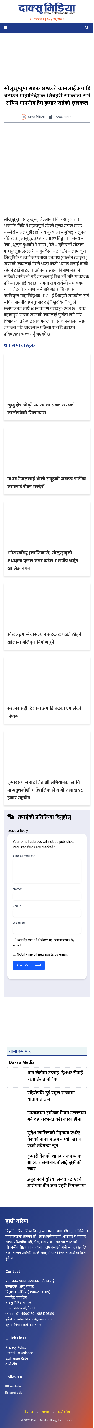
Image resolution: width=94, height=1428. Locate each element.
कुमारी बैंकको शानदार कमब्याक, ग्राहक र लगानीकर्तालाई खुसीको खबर (55, 1162)
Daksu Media (22, 1062)
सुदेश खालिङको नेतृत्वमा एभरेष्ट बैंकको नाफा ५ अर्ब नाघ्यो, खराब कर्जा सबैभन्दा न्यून (54, 1139)
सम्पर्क (45, 1412)
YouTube (15, 1386)
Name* (17, 889)
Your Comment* (24, 856)
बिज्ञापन (28, 1412)
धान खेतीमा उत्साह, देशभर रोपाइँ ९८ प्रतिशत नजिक (55, 1076)
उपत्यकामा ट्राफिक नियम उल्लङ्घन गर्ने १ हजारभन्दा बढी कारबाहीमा (56, 1116)
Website (19, 923)
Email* (17, 906)
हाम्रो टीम (11, 1364)
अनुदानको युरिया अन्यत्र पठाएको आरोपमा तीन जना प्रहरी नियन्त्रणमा (56, 1183)
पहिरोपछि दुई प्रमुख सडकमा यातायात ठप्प (51, 1096)
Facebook (15, 1392)
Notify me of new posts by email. (42, 954)
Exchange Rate (16, 1358)
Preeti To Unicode (19, 1353)
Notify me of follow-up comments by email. (43, 943)
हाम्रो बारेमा (64, 1412)
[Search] (86, 28)
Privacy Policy (15, 1348)
